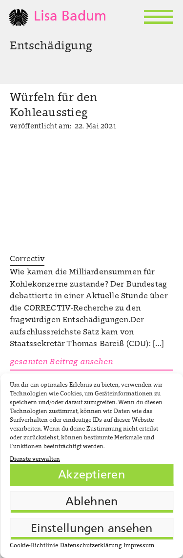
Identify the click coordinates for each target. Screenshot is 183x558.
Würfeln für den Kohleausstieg (54, 106)
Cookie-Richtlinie (34, 546)
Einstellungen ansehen (92, 529)
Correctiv (27, 259)
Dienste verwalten (35, 459)
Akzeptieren (91, 475)
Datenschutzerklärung (91, 546)
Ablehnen (91, 502)
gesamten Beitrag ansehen (61, 362)
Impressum (138, 546)
